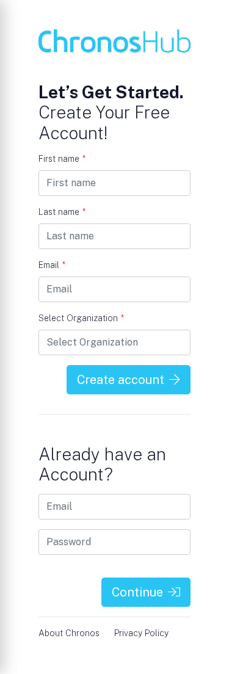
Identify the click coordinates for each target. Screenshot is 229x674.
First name (61, 159)
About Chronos (69, 633)
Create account (120, 379)
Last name (61, 212)
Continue (137, 592)
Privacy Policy (141, 633)
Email (51, 265)
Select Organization (81, 318)
